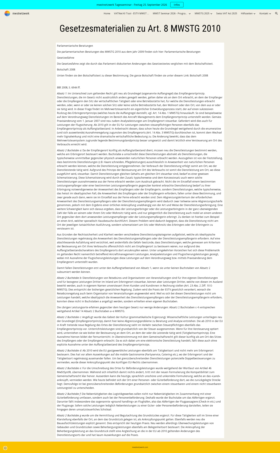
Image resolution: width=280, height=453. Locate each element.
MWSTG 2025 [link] (202, 13)
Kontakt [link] (263, 13)
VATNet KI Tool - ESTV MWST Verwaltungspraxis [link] (131, 13)
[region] (140, 4)
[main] (140, 29)
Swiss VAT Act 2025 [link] (226, 13)
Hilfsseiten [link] (247, 13)
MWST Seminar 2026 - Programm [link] (170, 13)
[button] (276, 13)
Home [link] (107, 13)
